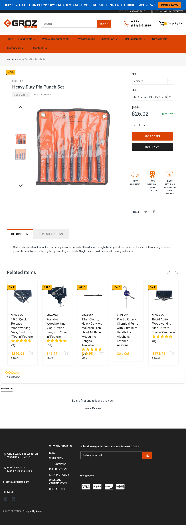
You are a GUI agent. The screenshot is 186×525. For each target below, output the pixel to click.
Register (178, 11)
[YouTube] (13, 499)
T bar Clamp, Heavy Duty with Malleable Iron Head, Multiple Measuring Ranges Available (92, 332)
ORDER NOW (169, 5)
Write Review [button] (13, 377)
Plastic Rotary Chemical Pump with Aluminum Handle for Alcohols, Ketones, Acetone (127, 332)
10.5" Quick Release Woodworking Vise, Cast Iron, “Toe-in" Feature (22, 328)
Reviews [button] (7, 388)
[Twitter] (145, 212)
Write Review (93, 408)
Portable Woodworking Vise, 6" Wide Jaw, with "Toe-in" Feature (56, 328)
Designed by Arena (32, 511)
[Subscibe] (147, 455)
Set (134, 74)
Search (104, 23)
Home (10, 59)
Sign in (167, 11)
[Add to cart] (31, 353)
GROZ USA (17, 81)
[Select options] (101, 353)
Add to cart (152, 136)
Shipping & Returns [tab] (51, 234)
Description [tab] (19, 234)
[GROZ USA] (21, 23)
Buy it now (152, 146)
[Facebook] (153, 212)
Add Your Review (42, 94)
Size (134, 89)
